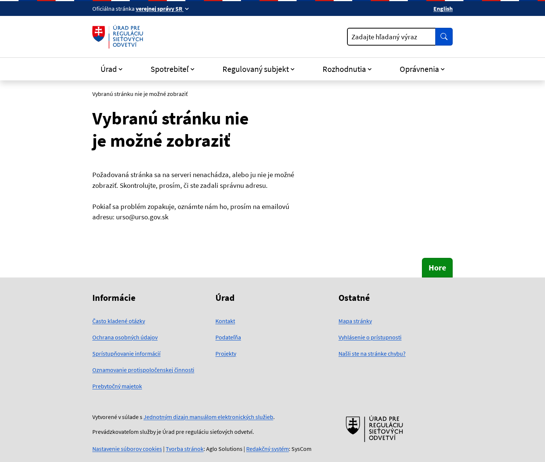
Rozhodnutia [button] (344, 69)
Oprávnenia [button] (419, 69)
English (443, 8)
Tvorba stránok (185, 448)
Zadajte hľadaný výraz (384, 36)
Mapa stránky (355, 321)
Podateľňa (228, 337)
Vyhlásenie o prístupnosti (370, 337)
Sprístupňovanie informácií (126, 353)
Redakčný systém (267, 448)
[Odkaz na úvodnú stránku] (119, 37)
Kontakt (225, 321)
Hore (437, 267)
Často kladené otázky (118, 321)
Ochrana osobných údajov (125, 337)
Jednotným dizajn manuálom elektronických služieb (208, 417)
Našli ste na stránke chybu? (372, 353)
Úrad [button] (108, 69)
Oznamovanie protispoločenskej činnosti (143, 369)
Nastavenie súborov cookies (127, 448)
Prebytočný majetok (117, 386)
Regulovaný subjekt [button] (255, 69)
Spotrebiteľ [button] (170, 69)
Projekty (225, 353)
